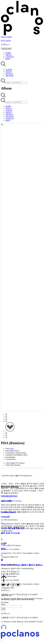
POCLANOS (6, 40)
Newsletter (5, 602)
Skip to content (6, 37)
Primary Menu (6, 49)
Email (3, 604)
